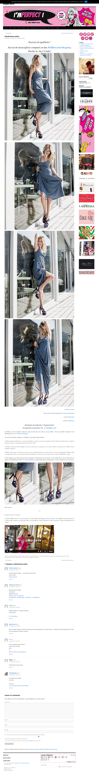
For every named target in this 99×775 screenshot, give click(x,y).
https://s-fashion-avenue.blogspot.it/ (17, 652)
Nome (6, 719)
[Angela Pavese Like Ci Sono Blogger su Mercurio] (86, 191)
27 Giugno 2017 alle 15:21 (14, 586)
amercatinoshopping (43, 556)
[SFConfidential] (86, 255)
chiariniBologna (58, 556)
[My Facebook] (81, 35)
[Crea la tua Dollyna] (86, 224)
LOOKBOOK (35, 597)
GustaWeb (44, 765)
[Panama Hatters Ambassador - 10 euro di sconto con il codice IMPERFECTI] (86, 180)
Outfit (23, 556)
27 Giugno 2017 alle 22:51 (14, 674)
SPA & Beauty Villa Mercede (67, 33)
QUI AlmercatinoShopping (67, 413)
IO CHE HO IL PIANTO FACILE (86, 44)
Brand (19, 28)
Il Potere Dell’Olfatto (84, 51)
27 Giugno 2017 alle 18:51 (14, 641)
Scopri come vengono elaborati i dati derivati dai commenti (42, 749)
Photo (28, 28)
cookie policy (6, 760)
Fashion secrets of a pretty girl (16, 595)
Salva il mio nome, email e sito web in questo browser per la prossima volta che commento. (26, 734)
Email (6, 724)
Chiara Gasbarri (70, 409)
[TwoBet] (86, 273)
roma (13, 557)
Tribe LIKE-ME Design (24, 763)
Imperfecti (8, 3)
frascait (63, 556)
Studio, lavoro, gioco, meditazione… (87, 53)
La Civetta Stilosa (13, 616)
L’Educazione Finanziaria (84, 45)
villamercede (24, 557)
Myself (20, 556)
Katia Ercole (12, 624)
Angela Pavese (21, 38)
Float (49, 28)
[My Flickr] (90, 39)
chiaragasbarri (52, 556)
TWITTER (28, 597)
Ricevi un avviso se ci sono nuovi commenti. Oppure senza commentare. (24, 740)
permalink (36, 557)
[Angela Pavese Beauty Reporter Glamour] (86, 175)
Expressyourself (13, 577)
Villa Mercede (8, 33)
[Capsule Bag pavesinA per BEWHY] (86, 169)
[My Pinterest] (85, 35)
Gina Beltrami (12, 673)
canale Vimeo (8, 764)
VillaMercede (71, 420)
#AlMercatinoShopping (59, 47)
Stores (14, 28)
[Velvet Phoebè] (86, 239)
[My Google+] (92, 35)
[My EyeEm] (83, 39)
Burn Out (82, 52)
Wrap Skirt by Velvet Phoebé (85, 55)
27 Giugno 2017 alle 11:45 (14, 569)
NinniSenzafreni (70, 417)
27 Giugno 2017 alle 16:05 (14, 607)
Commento (7, 702)
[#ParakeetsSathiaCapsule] (86, 202)
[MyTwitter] (86, 39)
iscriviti (30, 740)
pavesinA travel (34, 28)
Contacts (58, 28)
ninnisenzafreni (8, 557)
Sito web (6, 729)
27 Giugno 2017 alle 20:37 (14, 661)
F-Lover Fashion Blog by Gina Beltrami (18, 685)
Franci (10, 605)
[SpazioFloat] (86, 268)
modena (67, 556)
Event (10, 28)
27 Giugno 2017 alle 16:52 (14, 626)
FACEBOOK (12, 597)
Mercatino (35, 431)
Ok (86, 1)
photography (27, 556)
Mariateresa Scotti (14, 585)
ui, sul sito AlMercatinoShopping (20, 433)
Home (6, 28)
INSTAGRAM (20, 597)
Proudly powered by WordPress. (66, 766)
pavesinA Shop (42, 28)
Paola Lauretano (13, 568)
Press (52, 28)
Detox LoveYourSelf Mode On (86, 46)
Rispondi (11, 579)
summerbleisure (17, 557)
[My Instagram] (88, 35)
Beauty (23, 28)
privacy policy (7, 758)
